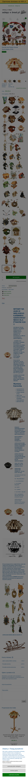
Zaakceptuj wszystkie (14, 774)
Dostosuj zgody (14, 770)
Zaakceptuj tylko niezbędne (14, 766)
